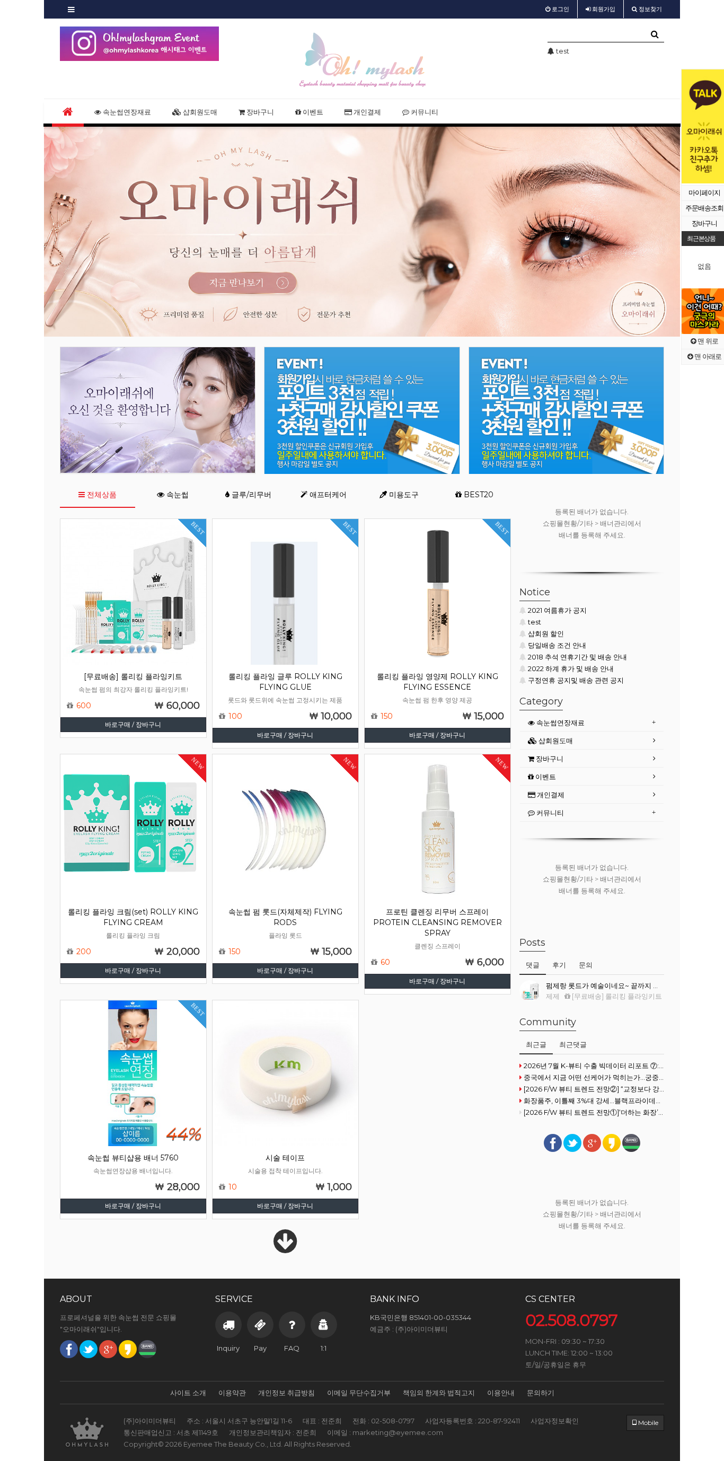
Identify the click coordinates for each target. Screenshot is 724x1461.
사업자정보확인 (555, 1420)
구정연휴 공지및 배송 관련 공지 (576, 680)
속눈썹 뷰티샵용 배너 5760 (133, 1158)
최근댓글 (573, 1044)
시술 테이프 (285, 1158)
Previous (689, 127)
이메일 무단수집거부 (359, 1392)
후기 (559, 965)
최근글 (536, 1044)
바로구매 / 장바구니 (133, 724)
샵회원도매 (199, 112)
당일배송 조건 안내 (557, 645)
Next (211, 44)
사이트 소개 (188, 1392)
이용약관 (232, 1392)
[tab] (592, 723)
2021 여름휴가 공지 (557, 610)
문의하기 (540, 1392)
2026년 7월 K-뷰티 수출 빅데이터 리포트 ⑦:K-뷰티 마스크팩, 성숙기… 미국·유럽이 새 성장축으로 (594, 1065)
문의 (586, 965)
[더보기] (285, 1248)
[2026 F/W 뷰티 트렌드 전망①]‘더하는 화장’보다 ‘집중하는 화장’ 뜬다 (594, 1112)
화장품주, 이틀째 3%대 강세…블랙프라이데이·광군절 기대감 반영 (594, 1100)
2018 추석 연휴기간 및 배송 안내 (577, 657)
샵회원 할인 (546, 633)
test (534, 622)
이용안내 (501, 1392)
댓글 (533, 965)
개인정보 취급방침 (286, 1392)
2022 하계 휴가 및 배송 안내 (571, 668)
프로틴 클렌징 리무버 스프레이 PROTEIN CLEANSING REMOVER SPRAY (437, 922)
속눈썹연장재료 (126, 112)
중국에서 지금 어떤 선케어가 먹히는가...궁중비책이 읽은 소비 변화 (594, 1077)
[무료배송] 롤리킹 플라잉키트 (133, 676)
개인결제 (366, 112)
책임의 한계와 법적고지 (439, 1392)
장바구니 (259, 112)
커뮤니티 (423, 112)
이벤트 (312, 112)
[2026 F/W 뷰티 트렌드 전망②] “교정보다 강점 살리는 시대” (594, 1089)
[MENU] (71, 9)
